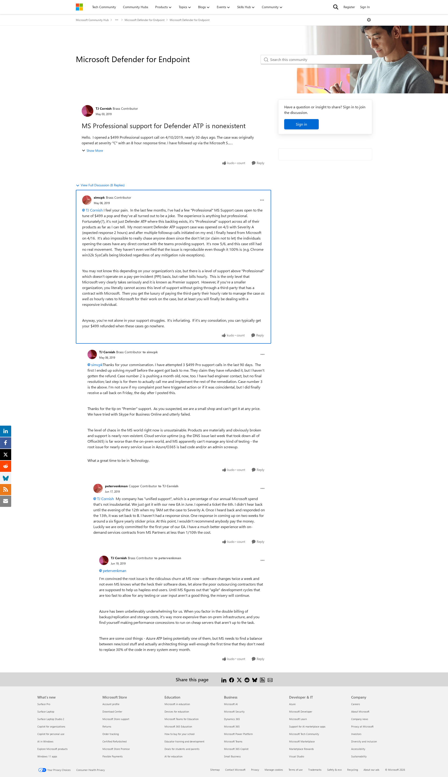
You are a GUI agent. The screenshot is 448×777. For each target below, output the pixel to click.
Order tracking (110, 734)
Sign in (301, 124)
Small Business (232, 756)
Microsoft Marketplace (302, 741)
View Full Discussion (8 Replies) (103, 185)
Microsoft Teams (233, 741)
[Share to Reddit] (247, 679)
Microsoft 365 (232, 726)
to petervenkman (167, 558)
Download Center (112, 711)
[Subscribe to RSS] (262, 679)
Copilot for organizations (51, 726)
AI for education (173, 756)
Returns (106, 726)
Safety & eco (334, 769)
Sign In (365, 7)
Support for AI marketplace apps (307, 726)
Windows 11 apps (47, 756)
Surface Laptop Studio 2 (50, 719)
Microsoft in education (177, 704)
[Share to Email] (270, 679)
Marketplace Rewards (301, 749)
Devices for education (176, 711)
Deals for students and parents (182, 749)
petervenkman (116, 486)
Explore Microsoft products (52, 749)
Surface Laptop (45, 711)
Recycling (352, 769)
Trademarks (315, 769)
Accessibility (358, 749)
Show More (95, 150)
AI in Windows (45, 741)
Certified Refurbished (114, 741)
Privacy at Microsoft (362, 726)
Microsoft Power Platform (238, 734)
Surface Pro (43, 704)
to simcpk (150, 352)
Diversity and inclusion (364, 741)
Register (349, 7)
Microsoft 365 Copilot (236, 749)
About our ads (371, 769)
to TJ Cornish (168, 486)
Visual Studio (296, 756)
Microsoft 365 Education (178, 726)
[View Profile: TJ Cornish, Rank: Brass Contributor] (87, 111)
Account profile (110, 704)
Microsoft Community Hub (92, 20)
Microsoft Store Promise (116, 749)
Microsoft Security (234, 711)
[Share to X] (239, 679)
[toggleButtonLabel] (369, 20)
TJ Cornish (104, 108)
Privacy (255, 769)
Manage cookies (274, 769)
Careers (355, 704)
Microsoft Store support (115, 719)
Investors (356, 734)
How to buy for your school (179, 734)
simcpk (99, 197)
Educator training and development (184, 741)
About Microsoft (360, 711)
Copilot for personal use (50, 734)
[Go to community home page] (79, 7)
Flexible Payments (112, 756)
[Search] (336, 7)
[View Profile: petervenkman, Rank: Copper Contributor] (98, 488)
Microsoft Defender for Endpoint (144, 20)
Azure (292, 704)
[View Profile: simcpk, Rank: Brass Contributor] (86, 200)
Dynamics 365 (232, 719)
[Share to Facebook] (231, 679)
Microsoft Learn (298, 719)
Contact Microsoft (235, 769)
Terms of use (296, 769)
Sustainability (359, 756)
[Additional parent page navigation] (116, 20)
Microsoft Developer (300, 711)
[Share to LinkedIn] (223, 679)
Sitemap (215, 769)
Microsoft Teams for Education (181, 719)
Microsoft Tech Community (304, 734)
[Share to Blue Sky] (254, 679)
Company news (359, 719)
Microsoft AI (231, 704)
